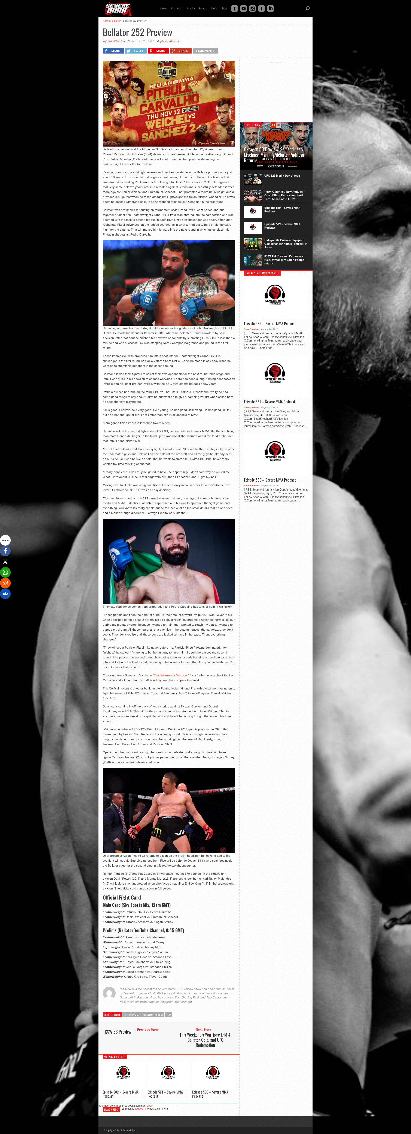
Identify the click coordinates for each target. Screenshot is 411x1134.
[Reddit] (5, 583)
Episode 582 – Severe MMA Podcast (120, 1094)
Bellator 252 (131, 1014)
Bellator (116, 20)
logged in (140, 1108)
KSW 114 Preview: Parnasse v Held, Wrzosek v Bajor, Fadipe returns (284, 260)
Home (106, 20)
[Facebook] (5, 551)
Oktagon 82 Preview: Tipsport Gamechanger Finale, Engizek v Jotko (285, 244)
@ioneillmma (169, 41)
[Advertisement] (276, 90)
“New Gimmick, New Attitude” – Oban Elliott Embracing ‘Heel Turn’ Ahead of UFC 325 (285, 195)
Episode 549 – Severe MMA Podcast (282, 225)
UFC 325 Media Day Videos (282, 175)
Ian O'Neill (114, 41)
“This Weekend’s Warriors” (171, 675)
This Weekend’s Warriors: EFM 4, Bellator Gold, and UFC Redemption (205, 1039)
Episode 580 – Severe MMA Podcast (210, 1094)
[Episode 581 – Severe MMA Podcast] (168, 1088)
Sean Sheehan (251, 329)
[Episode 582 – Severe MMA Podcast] (124, 1088)
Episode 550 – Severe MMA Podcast (282, 209)
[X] (5, 561)
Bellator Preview (153, 1014)
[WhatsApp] (5, 572)
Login (150, 1105)
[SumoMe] (5, 593)
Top (168, 1014)
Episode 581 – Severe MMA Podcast (165, 1094)
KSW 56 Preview (118, 1031)
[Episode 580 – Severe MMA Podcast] (213, 1088)
